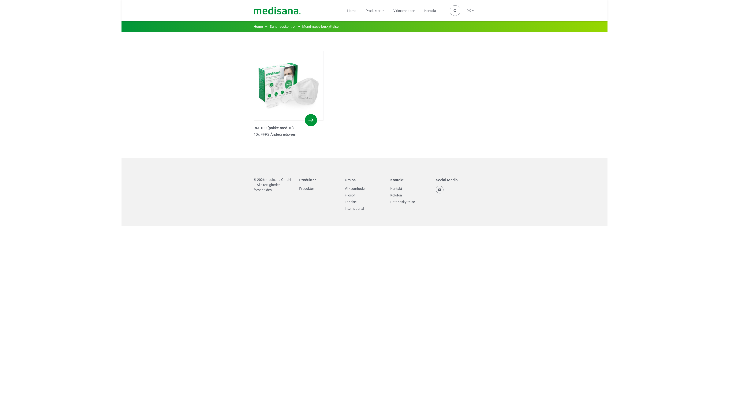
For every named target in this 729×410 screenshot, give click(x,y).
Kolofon (396, 195)
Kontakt (430, 11)
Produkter (306, 189)
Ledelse (351, 202)
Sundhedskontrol (282, 26)
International (354, 209)
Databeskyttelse (402, 202)
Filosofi (350, 195)
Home (352, 11)
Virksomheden (404, 11)
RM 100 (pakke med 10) (274, 128)
